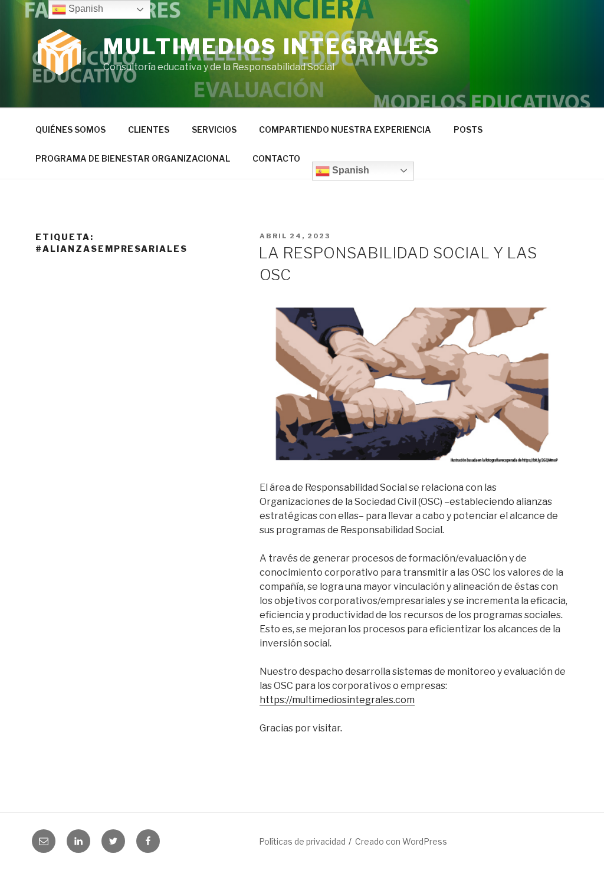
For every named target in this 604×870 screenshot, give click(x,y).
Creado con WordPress (401, 841)
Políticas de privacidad (302, 841)
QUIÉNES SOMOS (70, 129)
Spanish (349, 170)
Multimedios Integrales (272, 47)
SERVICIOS (214, 129)
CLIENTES (148, 129)
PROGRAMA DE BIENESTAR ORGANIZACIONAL (132, 158)
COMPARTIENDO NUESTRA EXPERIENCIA (345, 129)
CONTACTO (276, 158)
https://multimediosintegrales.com (337, 699)
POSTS (468, 129)
